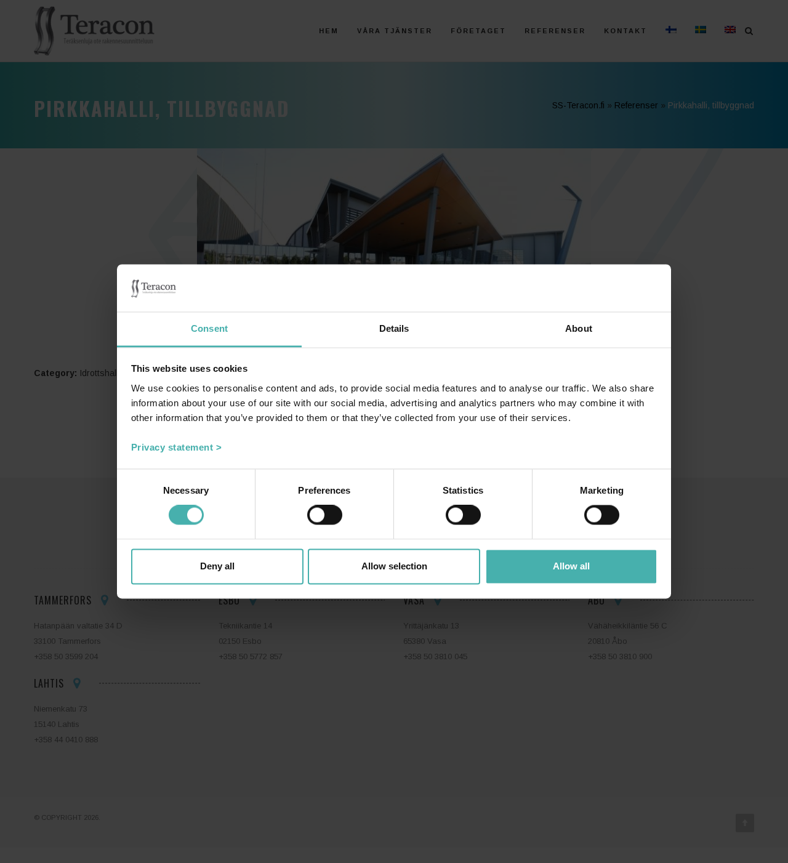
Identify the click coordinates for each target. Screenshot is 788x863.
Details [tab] (394, 328)
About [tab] (578, 328)
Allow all (571, 566)
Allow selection (394, 566)
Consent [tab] (209, 328)
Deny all (217, 566)
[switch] (324, 515)
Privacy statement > (176, 447)
